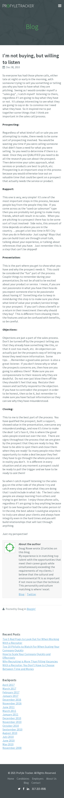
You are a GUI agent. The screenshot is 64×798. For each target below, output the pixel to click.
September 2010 (12, 729)
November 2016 (12, 703)
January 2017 (10, 696)
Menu (60, 6)
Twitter (31, 594)
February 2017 (10, 692)
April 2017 (8, 685)
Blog (22, 594)
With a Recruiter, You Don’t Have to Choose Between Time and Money (28, 667)
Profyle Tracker (18, 6)
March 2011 (9, 711)
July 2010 (8, 737)
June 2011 (8, 707)
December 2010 (11, 718)
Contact (36, 782)
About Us (51, 778)
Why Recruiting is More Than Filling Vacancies (30, 661)
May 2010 (8, 744)
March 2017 (9, 688)
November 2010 (12, 722)
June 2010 (8, 740)
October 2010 (10, 725)
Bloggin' (31, 609)
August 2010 (9, 733)
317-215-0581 (39, 788)
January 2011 (10, 714)
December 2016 (11, 699)
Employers (38, 778)
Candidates (23, 778)
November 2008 (12, 748)
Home (10, 778)
